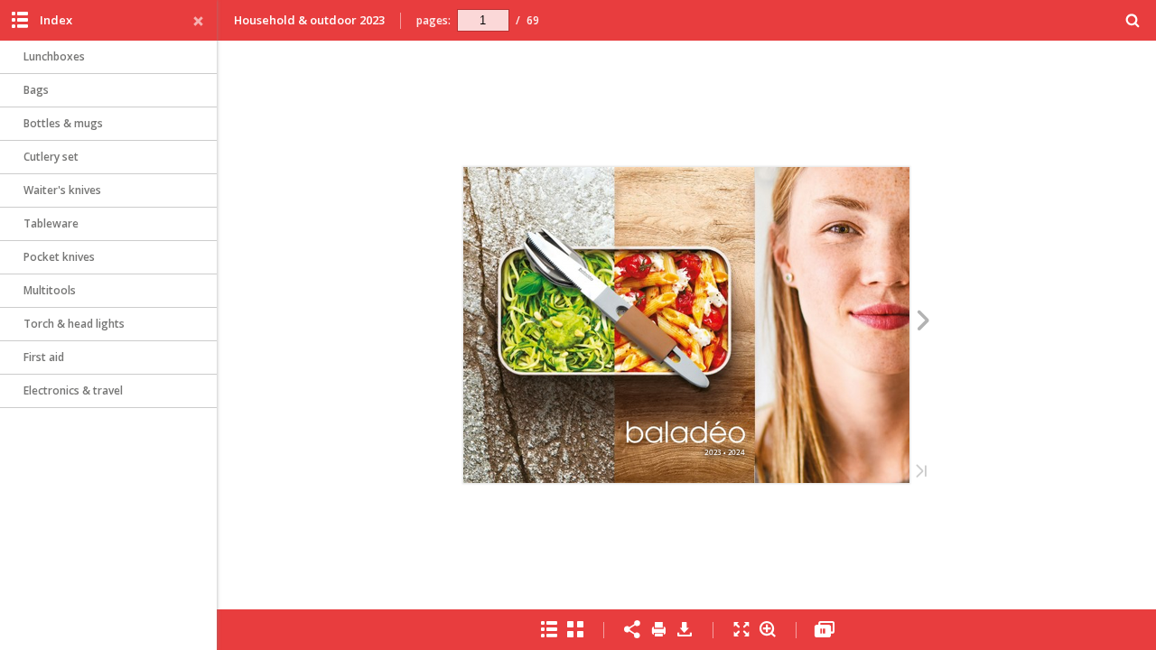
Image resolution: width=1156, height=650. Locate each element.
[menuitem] (1133, 20)
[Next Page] (923, 323)
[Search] (1133, 21)
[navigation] (483, 20)
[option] (108, 57)
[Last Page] (921, 472)
